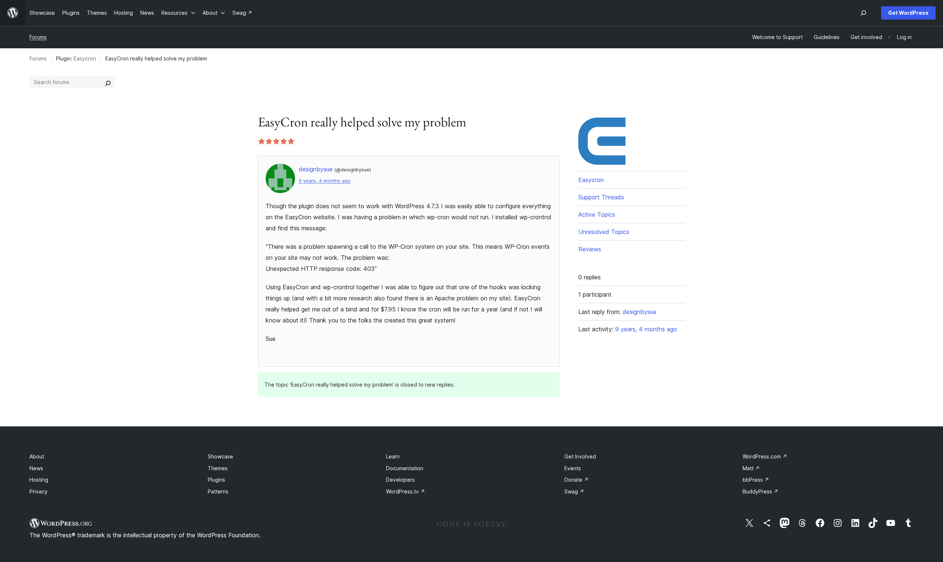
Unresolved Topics (603, 231)
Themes (218, 468)
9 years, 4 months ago (325, 181)
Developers (400, 480)
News (36, 468)
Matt (751, 468)
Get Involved (580, 456)
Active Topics (596, 214)
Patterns (218, 491)
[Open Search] (863, 13)
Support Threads (601, 197)
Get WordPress (908, 13)
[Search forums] (108, 82)
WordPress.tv (405, 491)
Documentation (404, 468)
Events (572, 468)
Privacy (38, 491)
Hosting (38, 480)
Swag (574, 491)
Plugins (216, 480)
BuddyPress (760, 491)
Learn (393, 456)
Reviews (589, 249)
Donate (576, 480)
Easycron (85, 58)
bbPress (756, 480)
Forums (38, 37)
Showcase (220, 456)
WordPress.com (765, 456)
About (36, 456)
